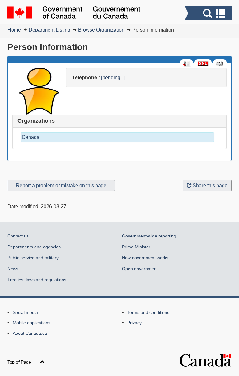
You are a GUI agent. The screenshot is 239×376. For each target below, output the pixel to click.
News (12, 268)
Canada (31, 137)
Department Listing (49, 29)
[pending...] (113, 77)
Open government (140, 268)
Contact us (18, 235)
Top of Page (19, 361)
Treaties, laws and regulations (36, 279)
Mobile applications (31, 322)
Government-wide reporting (149, 235)
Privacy (134, 322)
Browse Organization (101, 29)
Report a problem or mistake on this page (61, 185)
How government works (145, 257)
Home (14, 29)
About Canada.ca (30, 333)
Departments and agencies (34, 246)
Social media (25, 312)
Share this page (210, 185)
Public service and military (33, 257)
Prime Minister (136, 246)
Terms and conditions (148, 312)
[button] (209, 14)
